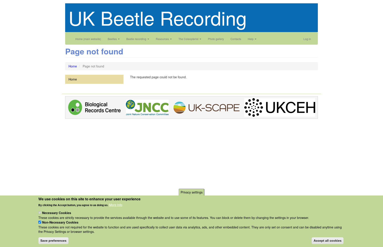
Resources (163, 39)
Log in (307, 39)
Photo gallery (216, 39)
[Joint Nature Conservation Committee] (147, 107)
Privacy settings (192, 192)
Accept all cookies (328, 240)
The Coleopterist (188, 39)
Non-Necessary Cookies (60, 222)
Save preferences (53, 240)
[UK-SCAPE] (206, 107)
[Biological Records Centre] (94, 107)
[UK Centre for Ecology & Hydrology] (279, 107)
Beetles (112, 39)
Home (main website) (88, 39)
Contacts (236, 39)
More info (115, 205)
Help (251, 39)
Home (72, 66)
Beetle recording (136, 39)
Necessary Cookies (56, 213)
